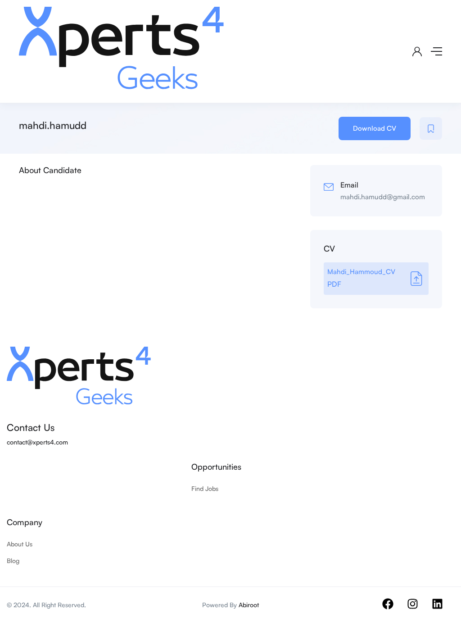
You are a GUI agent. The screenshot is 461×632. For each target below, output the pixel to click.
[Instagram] (418, 609)
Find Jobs (204, 488)
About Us (19, 544)
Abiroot (249, 605)
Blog (13, 560)
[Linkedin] (443, 609)
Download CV (374, 128)
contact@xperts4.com (37, 442)
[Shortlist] (431, 128)
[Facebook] (393, 609)
